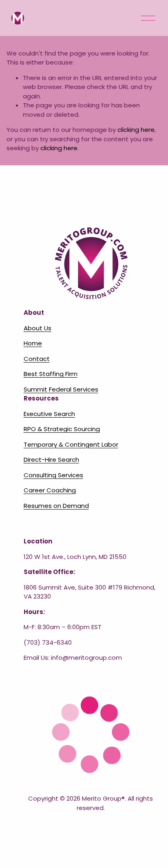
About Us (37, 328)
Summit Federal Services (61, 389)
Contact (37, 358)
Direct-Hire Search (51, 459)
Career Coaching (50, 490)
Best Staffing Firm (50, 373)
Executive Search (49, 414)
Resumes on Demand (56, 505)
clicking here (136, 129)
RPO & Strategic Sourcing (62, 429)
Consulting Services (53, 475)
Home (33, 343)
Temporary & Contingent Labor (71, 444)
